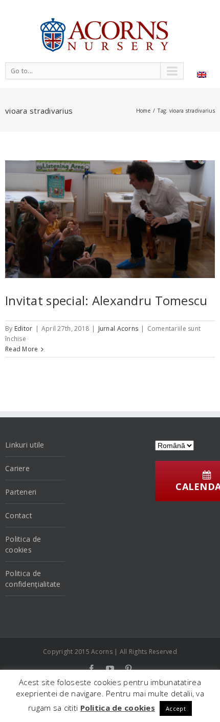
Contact (18, 515)
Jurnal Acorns (118, 328)
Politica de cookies (23, 544)
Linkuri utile (25, 445)
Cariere (17, 468)
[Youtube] (110, 669)
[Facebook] (91, 669)
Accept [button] (176, 708)
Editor (23, 328)
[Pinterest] (128, 669)
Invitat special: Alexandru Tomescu (106, 300)
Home (143, 110)
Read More (21, 349)
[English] (201, 75)
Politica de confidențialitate (33, 578)
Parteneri (21, 492)
